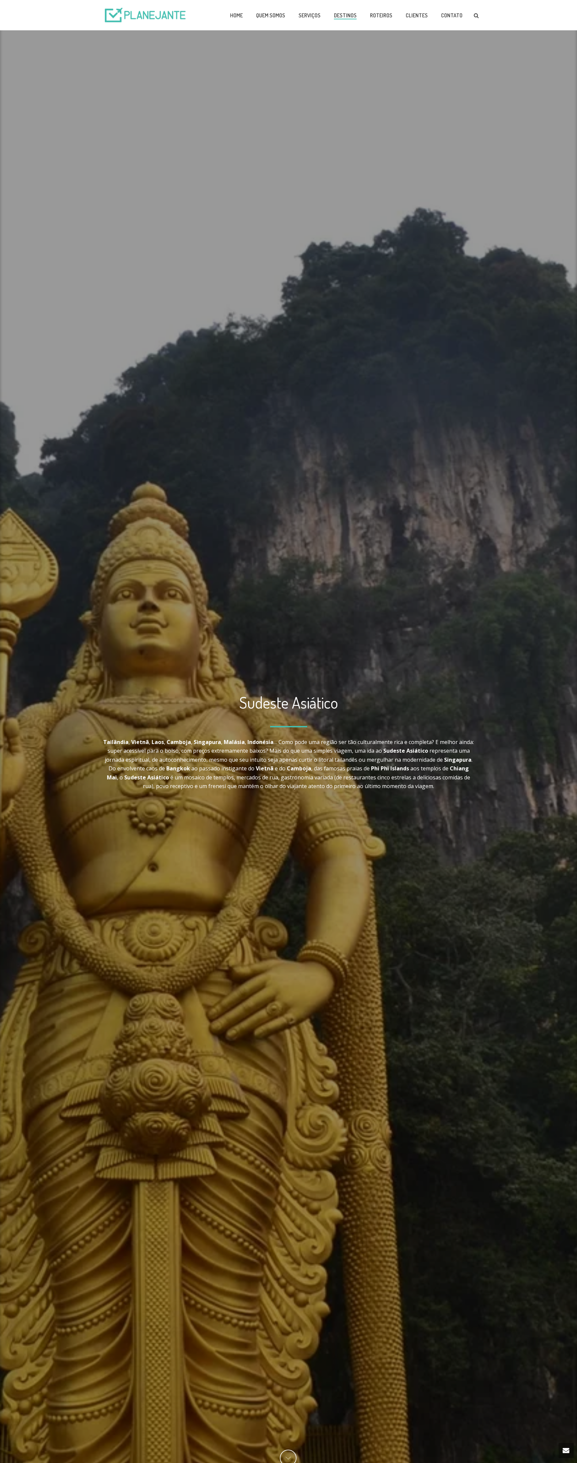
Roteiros (381, 15)
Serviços (310, 15)
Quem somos (270, 15)
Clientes (417, 15)
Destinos (345, 15)
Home (236, 15)
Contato (451, 15)
